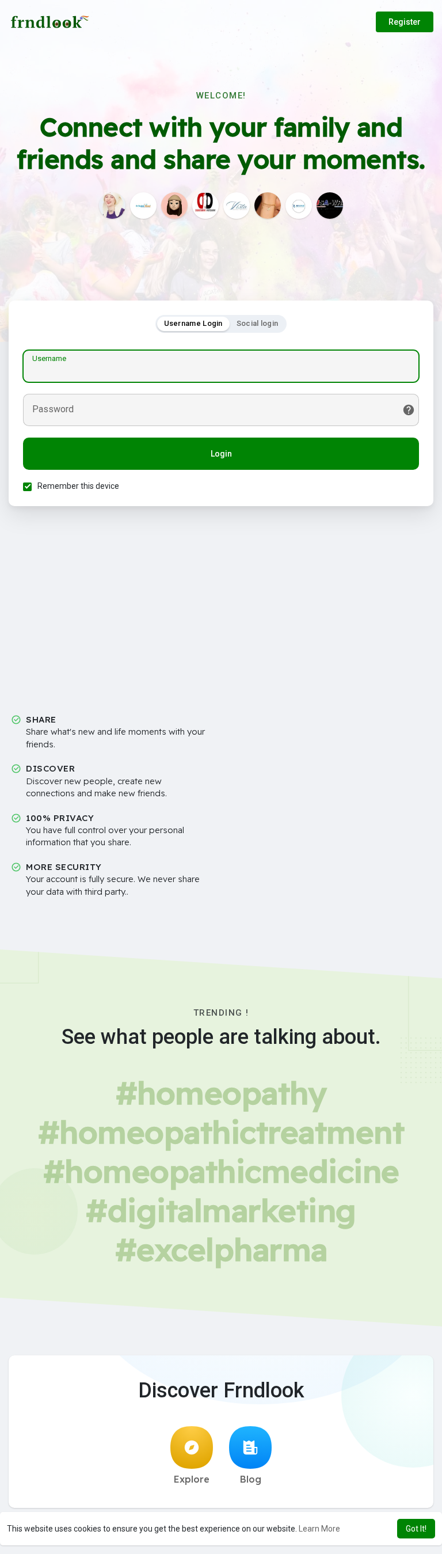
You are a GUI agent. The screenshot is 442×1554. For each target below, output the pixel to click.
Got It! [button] (416, 1528)
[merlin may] (174, 205)
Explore (191, 1479)
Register (404, 21)
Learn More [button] (319, 1528)
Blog (250, 1479)
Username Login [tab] (193, 323)
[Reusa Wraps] (330, 205)
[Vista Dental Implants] (236, 205)
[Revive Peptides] (298, 205)
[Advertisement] (221, 614)
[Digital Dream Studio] (205, 205)
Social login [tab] (258, 323)
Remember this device (78, 486)
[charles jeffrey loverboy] (112, 205)
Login (221, 453)
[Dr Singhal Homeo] (143, 205)
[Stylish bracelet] (267, 205)
